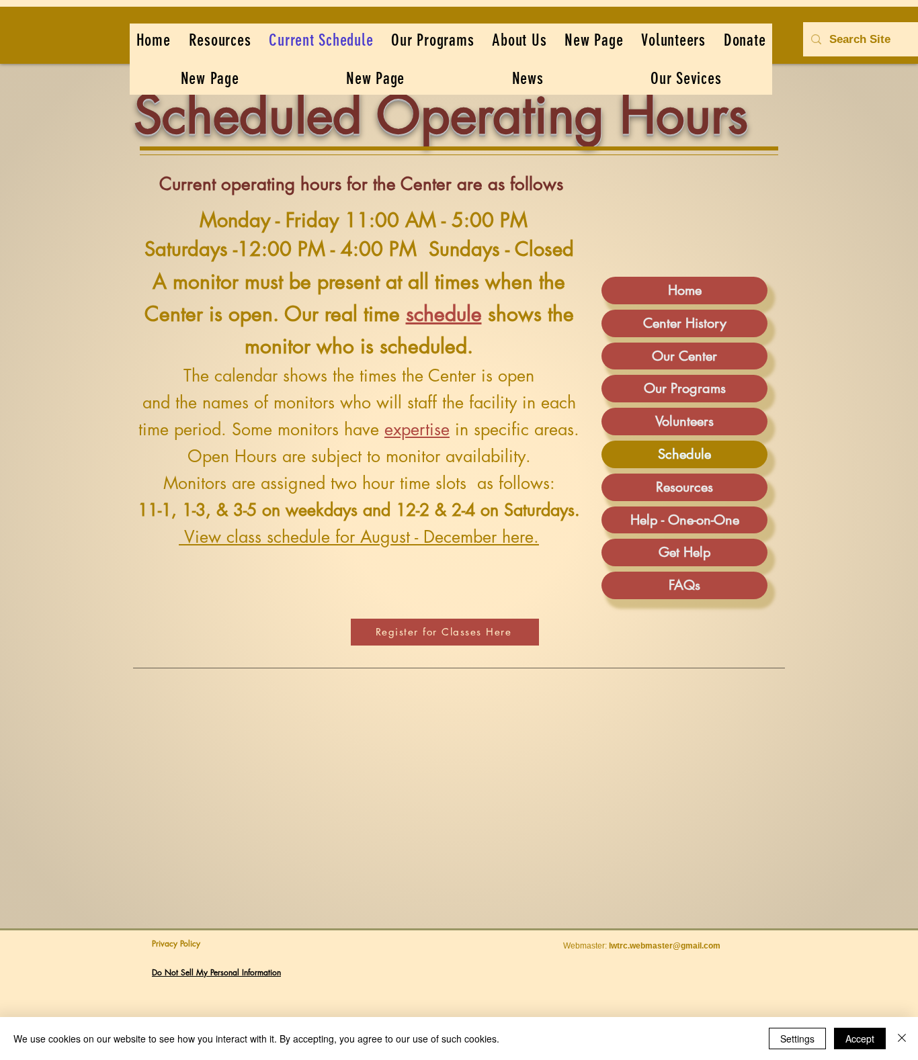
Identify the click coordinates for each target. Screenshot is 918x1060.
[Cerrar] (902, 1038)
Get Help (685, 552)
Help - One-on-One (684, 520)
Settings (797, 1038)
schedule (444, 313)
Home (685, 290)
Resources (684, 487)
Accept (859, 1038)
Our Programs (685, 388)
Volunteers (684, 421)
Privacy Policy (176, 943)
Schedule (684, 454)
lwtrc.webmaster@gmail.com (664, 946)
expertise (417, 429)
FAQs (684, 585)
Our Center (684, 356)
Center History (684, 323)
